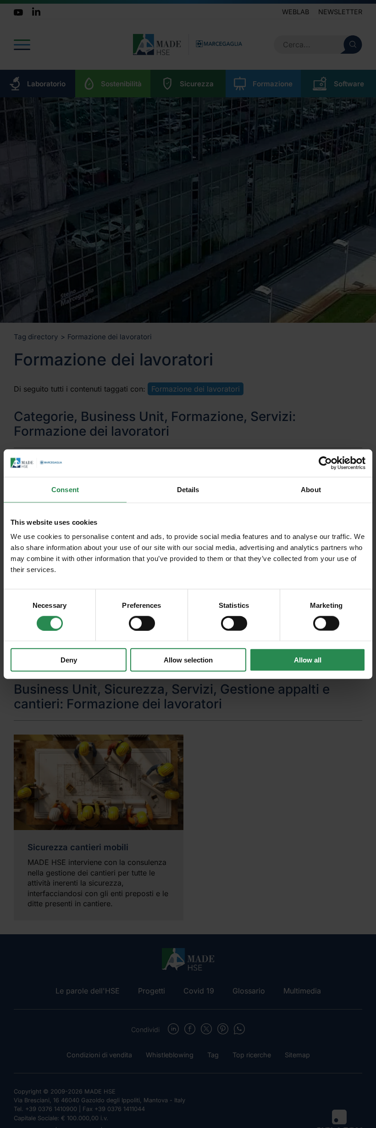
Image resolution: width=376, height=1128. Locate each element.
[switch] (142, 623)
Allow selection (188, 660)
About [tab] (311, 489)
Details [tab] (188, 489)
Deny (69, 660)
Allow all (307, 660)
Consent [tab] (65, 489)
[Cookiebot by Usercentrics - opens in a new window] (325, 463)
